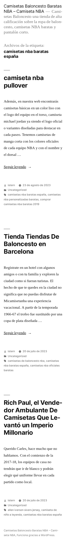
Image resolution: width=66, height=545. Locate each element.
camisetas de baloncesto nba (26, 360)
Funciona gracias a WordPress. (36, 535)
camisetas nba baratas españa (27, 194)
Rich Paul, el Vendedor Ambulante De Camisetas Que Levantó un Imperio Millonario (33, 417)
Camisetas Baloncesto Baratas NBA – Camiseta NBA (33, 9)
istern (11, 185)
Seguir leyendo (18, 166)
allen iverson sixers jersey (24, 510)
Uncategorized (17, 189)
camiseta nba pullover (24, 81)
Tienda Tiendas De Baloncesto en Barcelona (31, 244)
